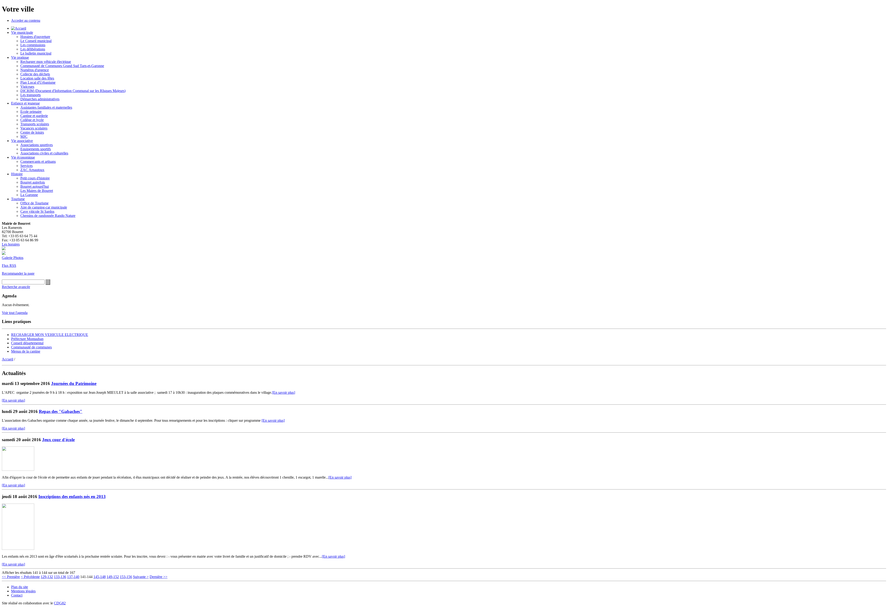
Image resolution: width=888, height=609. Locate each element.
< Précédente (30, 577)
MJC (24, 136)
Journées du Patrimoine (73, 383)
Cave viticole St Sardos (37, 211)
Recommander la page (18, 273)
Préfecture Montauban (27, 339)
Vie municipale (22, 32)
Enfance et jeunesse (25, 103)
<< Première (11, 577)
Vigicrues (27, 87)
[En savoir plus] (283, 392)
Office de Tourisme (34, 203)
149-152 (113, 577)
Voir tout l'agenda (15, 313)
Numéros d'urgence (34, 70)
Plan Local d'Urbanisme (38, 82)
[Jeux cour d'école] (18, 469)
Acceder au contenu (25, 20)
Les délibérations (32, 49)
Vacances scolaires (33, 128)
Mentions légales (23, 591)
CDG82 (60, 603)
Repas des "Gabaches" (60, 411)
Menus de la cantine (25, 351)
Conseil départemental (27, 343)
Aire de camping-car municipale (43, 207)
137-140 (73, 577)
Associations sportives (36, 145)
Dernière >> (158, 577)
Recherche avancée (16, 287)
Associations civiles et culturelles (44, 153)
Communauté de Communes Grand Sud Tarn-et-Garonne (62, 66)
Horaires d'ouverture (35, 37)
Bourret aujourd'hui (34, 186)
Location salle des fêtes (37, 78)
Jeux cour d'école (58, 439)
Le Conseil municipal (36, 41)
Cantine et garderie (34, 116)
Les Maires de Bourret (36, 191)
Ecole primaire (31, 112)
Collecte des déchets (35, 74)
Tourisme (18, 199)
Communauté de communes (31, 347)
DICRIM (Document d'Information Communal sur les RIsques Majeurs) (73, 91)
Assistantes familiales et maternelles (46, 107)
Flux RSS (9, 266)
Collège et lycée (32, 120)
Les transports (30, 95)
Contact (16, 595)
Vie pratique (20, 57)
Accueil (7, 359)
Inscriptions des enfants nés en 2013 (72, 496)
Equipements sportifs (35, 149)
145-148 (99, 577)
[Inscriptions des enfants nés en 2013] (18, 549)
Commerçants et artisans (38, 161)
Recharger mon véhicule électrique (45, 62)
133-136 (60, 577)
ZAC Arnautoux (32, 170)
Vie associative (22, 141)
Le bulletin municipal (35, 53)
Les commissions (32, 45)
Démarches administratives (39, 99)
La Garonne (29, 195)
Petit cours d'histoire (35, 178)
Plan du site (19, 587)
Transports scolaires (34, 124)
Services (26, 166)
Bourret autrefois (32, 182)
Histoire (17, 174)
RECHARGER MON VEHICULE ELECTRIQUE (49, 335)
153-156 (126, 577)
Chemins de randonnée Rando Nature (47, 216)
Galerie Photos (12, 258)
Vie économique (23, 157)
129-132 (47, 577)
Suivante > (141, 577)
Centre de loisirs (32, 132)
